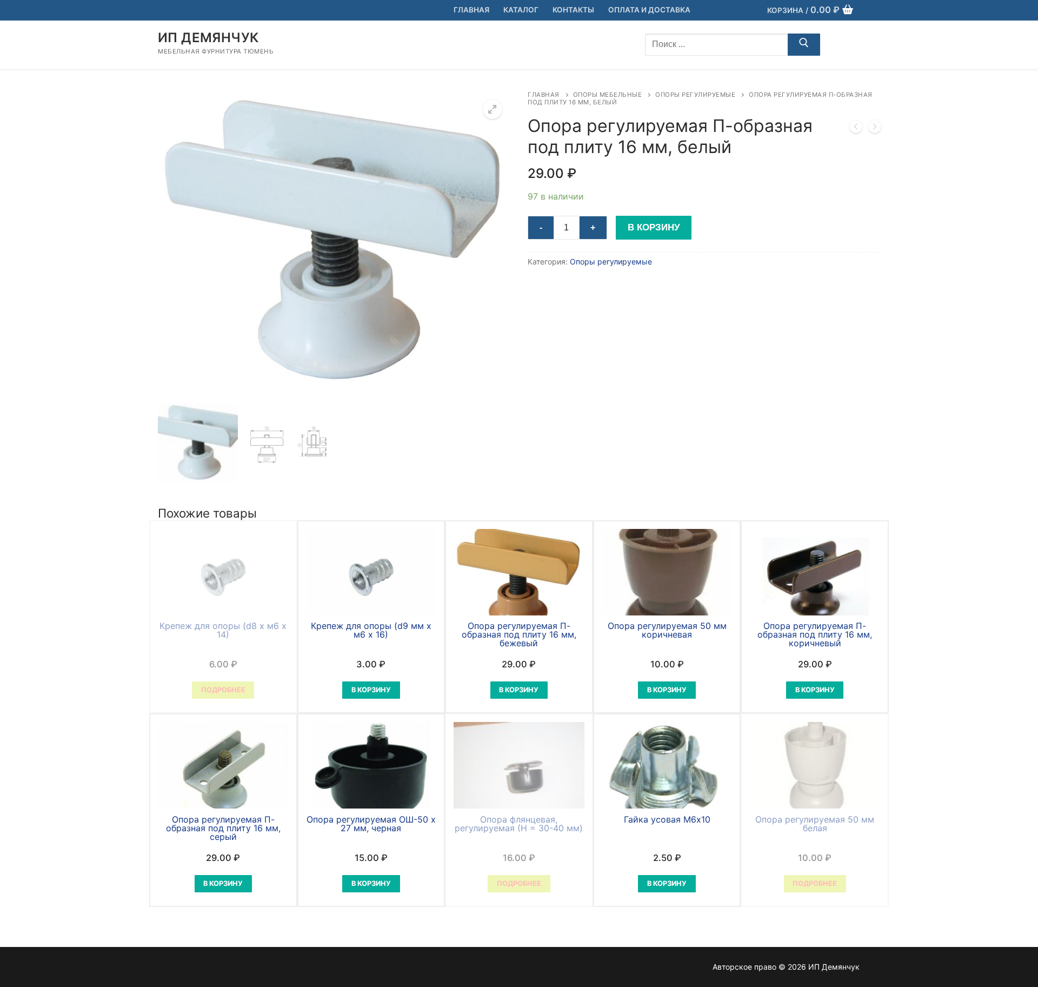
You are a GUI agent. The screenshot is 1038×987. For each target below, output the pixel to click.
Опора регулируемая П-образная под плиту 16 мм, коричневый (814, 634)
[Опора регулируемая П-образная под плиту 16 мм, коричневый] (874, 128)
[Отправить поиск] (804, 45)
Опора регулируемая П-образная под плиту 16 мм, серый (223, 828)
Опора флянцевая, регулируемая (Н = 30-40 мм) (519, 823)
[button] (492, 109)
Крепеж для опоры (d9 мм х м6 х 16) (371, 630)
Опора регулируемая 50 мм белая (814, 823)
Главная (544, 94)
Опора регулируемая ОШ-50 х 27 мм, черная (371, 823)
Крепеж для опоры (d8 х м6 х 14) (223, 630)
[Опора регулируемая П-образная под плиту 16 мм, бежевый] (855, 128)
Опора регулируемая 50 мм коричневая (667, 630)
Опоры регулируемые (695, 94)
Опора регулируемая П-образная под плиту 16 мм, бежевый (519, 634)
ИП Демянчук (208, 37)
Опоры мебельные (607, 94)
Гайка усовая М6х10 (667, 819)
